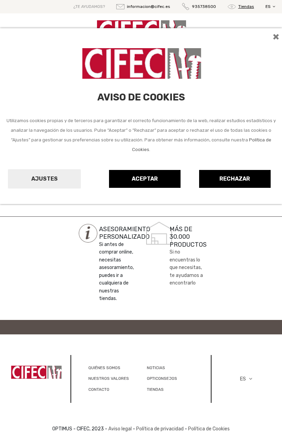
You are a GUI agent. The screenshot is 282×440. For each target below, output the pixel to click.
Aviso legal (120, 429)
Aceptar (145, 178)
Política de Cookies (209, 429)
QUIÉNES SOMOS (104, 367)
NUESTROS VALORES (108, 378)
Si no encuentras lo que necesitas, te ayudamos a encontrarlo (186, 267)
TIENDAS (155, 389)
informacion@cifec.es (148, 6)
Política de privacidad (160, 429)
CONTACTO (98, 389)
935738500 (204, 6)
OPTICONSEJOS (162, 378)
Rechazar (234, 178)
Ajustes (44, 178)
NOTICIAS (156, 367)
